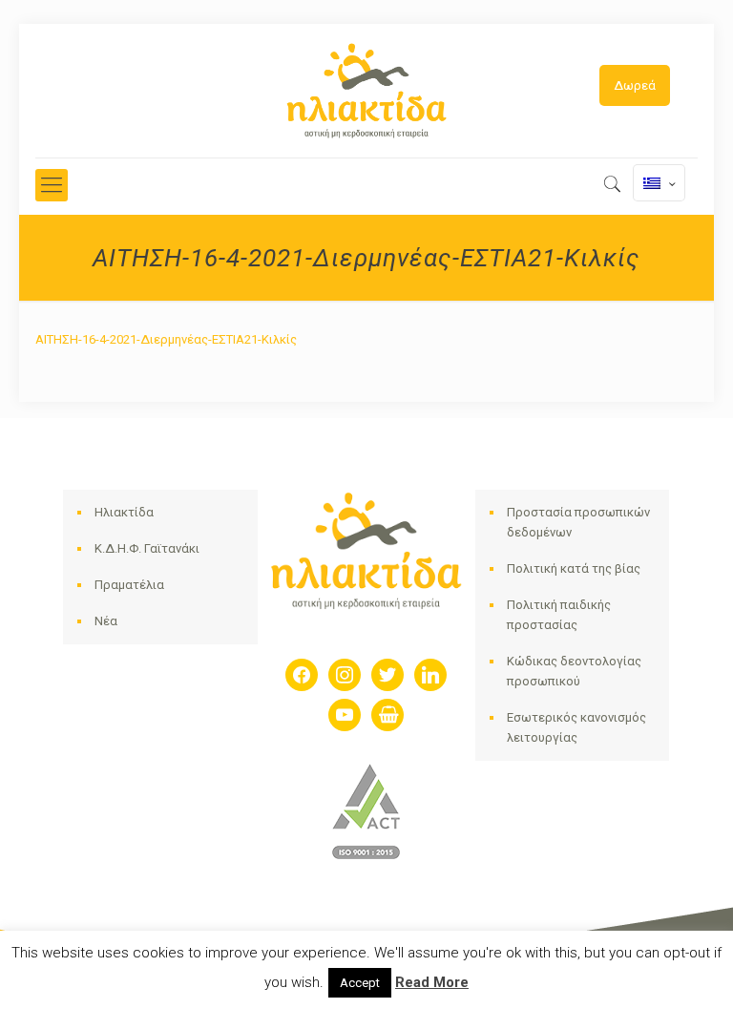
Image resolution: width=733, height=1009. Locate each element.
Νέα (105, 621)
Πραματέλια (129, 585)
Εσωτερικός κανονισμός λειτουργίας (576, 727)
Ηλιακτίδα (124, 512)
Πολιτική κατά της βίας (573, 568)
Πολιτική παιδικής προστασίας (559, 615)
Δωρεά (635, 85)
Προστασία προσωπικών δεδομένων (578, 522)
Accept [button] (360, 983)
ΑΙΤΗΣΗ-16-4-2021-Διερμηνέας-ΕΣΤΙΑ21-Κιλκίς (166, 339)
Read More (432, 982)
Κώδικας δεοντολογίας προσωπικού (574, 671)
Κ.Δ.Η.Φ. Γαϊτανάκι (146, 548)
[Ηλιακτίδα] (366, 91)
